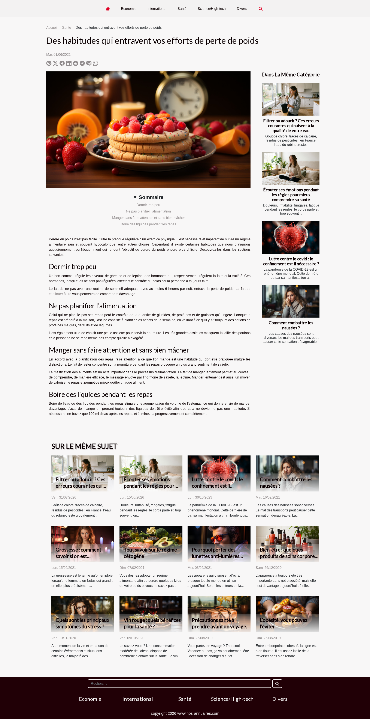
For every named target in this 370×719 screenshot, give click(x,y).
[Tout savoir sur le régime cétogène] (150, 544)
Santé (182, 9)
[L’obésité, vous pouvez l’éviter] (287, 614)
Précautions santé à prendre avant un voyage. (219, 623)
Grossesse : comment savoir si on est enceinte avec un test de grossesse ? (81, 559)
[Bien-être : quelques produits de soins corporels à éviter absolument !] (287, 544)
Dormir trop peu (148, 205)
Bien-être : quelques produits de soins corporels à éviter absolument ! (289, 556)
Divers (242, 9)
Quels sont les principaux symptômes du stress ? (82, 623)
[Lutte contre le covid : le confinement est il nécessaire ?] (290, 237)
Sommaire (151, 197)
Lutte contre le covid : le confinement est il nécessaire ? (291, 261)
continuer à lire (60, 294)
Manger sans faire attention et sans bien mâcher (148, 218)
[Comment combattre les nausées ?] (290, 301)
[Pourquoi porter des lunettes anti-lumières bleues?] (219, 544)
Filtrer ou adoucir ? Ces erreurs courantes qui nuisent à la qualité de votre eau (291, 125)
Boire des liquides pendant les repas (148, 224)
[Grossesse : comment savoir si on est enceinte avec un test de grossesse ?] (82, 544)
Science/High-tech (212, 9)
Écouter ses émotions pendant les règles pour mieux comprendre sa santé (291, 194)
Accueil (52, 27)
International (157, 9)
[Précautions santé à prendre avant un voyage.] (219, 614)
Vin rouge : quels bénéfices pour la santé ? (152, 623)
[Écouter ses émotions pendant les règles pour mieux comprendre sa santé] (290, 168)
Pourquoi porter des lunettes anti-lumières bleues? (215, 556)
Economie (128, 9)
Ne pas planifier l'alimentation (148, 211)
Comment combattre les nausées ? (291, 325)
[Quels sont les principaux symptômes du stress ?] (82, 614)
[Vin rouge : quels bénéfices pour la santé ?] (150, 614)
